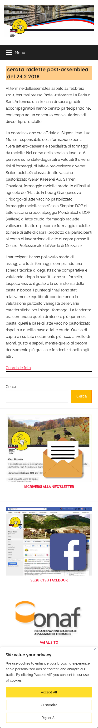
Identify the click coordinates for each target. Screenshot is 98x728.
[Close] (95, 649)
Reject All (49, 718)
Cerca (11, 386)
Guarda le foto (18, 368)
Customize (49, 705)
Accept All (49, 692)
